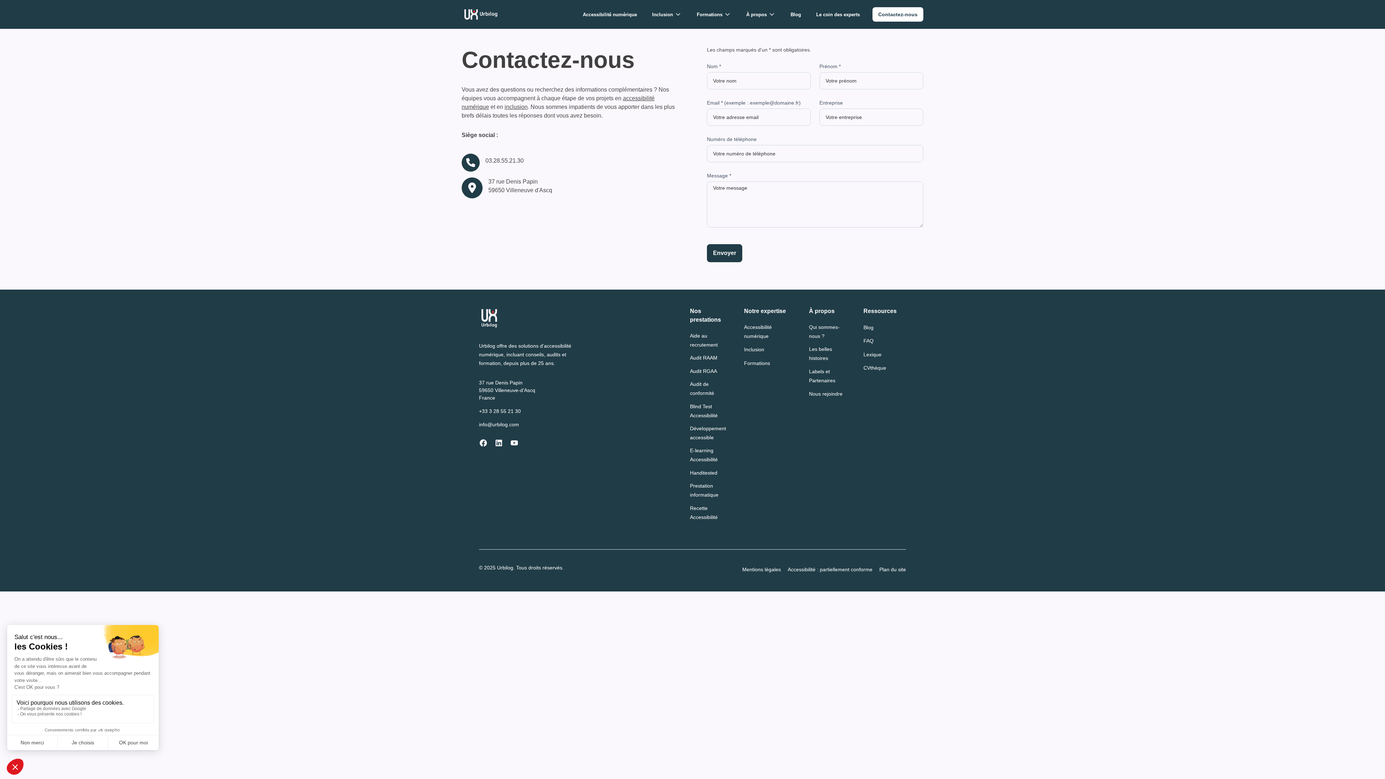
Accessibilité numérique (610, 14)
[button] (666, 14)
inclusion (516, 107)
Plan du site (892, 569)
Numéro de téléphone (732, 139)
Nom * (714, 66)
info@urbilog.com (499, 424)
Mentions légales (761, 569)
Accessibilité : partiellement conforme (830, 569)
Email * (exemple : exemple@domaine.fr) (754, 103)
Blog (796, 14)
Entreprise (831, 103)
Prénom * (830, 66)
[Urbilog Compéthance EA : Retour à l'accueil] (481, 14)
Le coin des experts (838, 14)
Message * (719, 176)
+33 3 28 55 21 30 (500, 411)
